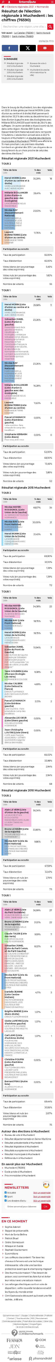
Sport (10, 1196)
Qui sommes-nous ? (11, 1316)
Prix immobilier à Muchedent (20, 1175)
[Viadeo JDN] (40, 1352)
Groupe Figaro (35, 1324)
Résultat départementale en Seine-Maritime (28, 1139)
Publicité (48, 1316)
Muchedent (35, 70)
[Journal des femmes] (15, 1340)
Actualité (11, 1192)
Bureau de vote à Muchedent (20, 1135)
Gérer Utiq (48, 1321)
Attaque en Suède (14, 1246)
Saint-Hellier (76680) (22, 36)
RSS (32, 1318)
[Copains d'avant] (15, 1352)
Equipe (25, 1316)
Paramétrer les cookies (32, 1321)
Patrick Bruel (11, 1238)
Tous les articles (22, 1318)
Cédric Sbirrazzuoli (14, 1242)
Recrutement (42, 1318)
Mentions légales (21, 1324)
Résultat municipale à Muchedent (22, 1154)
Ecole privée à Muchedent (18, 1171)
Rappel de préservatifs (16, 1230)
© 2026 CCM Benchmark (27, 1327)
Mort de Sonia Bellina (16, 1234)
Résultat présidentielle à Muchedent (24, 1142)
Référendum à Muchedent (18, 1158)
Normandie (43, 6)
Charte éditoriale (36, 1316)
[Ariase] (15, 1358)
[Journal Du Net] (15, 1346)
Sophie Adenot (12, 1227)
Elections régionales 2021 (20, 6)
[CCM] (40, 1340)
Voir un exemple (42, 1192)
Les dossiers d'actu (16, 1200)
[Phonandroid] (40, 1358)
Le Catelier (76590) (24, 33)
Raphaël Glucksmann (16, 1250)
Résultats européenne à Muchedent (23, 1150)
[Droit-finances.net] (40, 1346)
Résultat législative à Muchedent (21, 1146)
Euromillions (11, 1253)
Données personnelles (12, 1321)
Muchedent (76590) (15, 1167)
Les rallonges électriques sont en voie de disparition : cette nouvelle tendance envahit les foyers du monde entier (28, 1288)
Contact (11, 1318)
